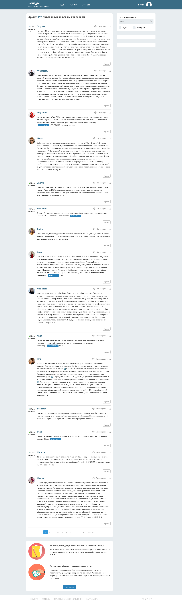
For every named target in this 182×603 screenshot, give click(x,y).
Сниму (73, 4)
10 (83, 532)
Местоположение (127, 17)
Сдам (62, 4)
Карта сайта (92, 599)
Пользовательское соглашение (68, 599)
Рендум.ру (147, 599)
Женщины (141, 27)
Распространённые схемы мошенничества (71, 566)
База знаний (69, 587)
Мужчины (126, 27)
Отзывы (86, 4)
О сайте (34, 599)
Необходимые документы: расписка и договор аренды (77, 545)
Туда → (90, 532)
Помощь (46, 599)
